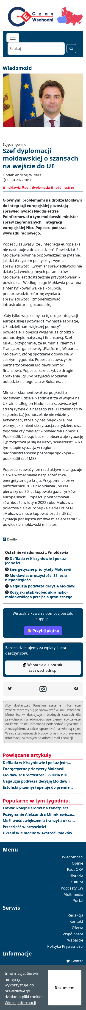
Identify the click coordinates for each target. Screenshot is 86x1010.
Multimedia (73, 894)
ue (26, 187)
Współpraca (73, 933)
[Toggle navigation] (12, 37)
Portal (78, 900)
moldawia (13, 187)
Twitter (77, 961)
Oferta (77, 927)
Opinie (77, 863)
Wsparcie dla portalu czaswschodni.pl (44, 667)
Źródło (11, 539)
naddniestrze (63, 187)
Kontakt (76, 921)
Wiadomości (72, 857)
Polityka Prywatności (65, 946)
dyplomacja (41, 187)
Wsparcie (75, 940)
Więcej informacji (20, 1002)
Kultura (76, 881)
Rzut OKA (75, 869)
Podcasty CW (72, 888)
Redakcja (75, 915)
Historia (76, 875)
